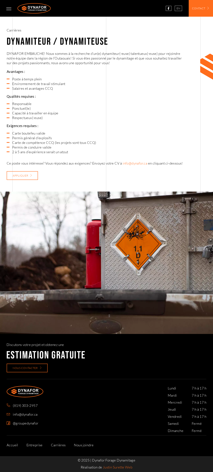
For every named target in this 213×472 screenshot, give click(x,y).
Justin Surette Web (117, 467)
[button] (8, 9)
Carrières (58, 445)
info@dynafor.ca (135, 163)
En (178, 8)
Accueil (12, 445)
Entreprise (34, 445)
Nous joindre (84, 445)
